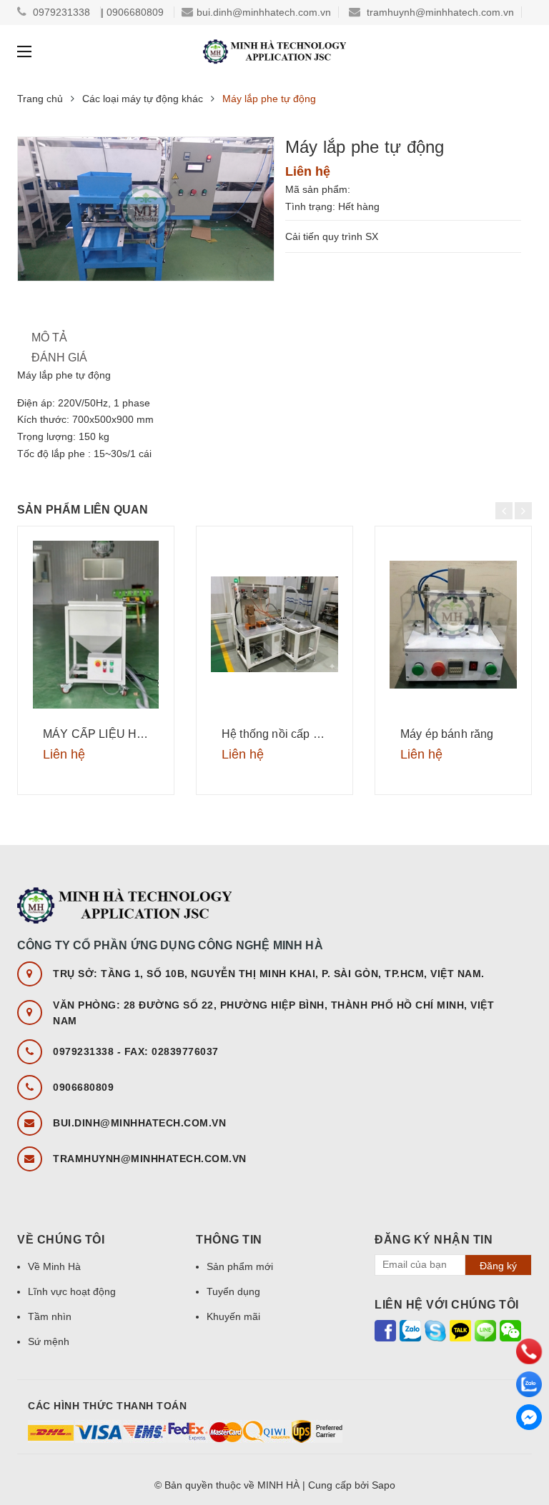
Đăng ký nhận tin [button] (434, 1240)
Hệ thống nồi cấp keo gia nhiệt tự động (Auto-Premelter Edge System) (274, 734)
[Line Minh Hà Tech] (485, 1330)
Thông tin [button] (229, 1240)
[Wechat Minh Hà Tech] (510, 1330)
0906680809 (137, 12)
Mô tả (49, 337)
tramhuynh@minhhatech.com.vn (440, 12)
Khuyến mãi (233, 1316)
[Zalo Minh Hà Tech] (410, 1330)
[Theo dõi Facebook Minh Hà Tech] (385, 1330)
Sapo (383, 1485)
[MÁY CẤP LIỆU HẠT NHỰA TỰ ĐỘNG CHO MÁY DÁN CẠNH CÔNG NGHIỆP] (95, 625)
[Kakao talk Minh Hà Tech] (460, 1330)
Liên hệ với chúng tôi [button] (447, 1305)
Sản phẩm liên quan (83, 510)
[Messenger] (529, 1417)
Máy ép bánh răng (447, 734)
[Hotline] (529, 1351)
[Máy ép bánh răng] (453, 625)
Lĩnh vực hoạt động (72, 1291)
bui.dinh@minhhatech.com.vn (264, 12)
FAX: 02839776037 (171, 1051)
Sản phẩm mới (240, 1266)
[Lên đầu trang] (524, 1455)
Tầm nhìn (49, 1316)
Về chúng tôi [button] (60, 1240)
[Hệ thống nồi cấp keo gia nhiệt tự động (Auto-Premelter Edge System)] (274, 625)
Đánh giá (59, 357)
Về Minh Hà (54, 1266)
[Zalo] (529, 1384)
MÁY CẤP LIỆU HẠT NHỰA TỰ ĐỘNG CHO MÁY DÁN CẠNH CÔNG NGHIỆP (96, 734)
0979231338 (63, 12)
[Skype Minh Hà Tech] (435, 1330)
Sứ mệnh (48, 1341)
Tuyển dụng (233, 1291)
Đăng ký (498, 1265)
